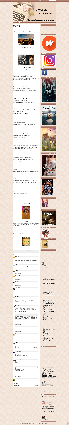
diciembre (45, 265)
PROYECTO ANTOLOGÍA (46, 319)
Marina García (17, 275)
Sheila (16, 281)
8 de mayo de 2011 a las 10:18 (18, 376)
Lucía (16, 378)
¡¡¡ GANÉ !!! (44, 308)
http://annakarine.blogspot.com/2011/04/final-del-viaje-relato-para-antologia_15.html (24, 120)
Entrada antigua (37, 385)
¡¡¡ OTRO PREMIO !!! (45, 306)
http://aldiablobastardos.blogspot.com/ (26, 67)
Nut (15, 333)
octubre (44, 267)
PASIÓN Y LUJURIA (44, 370)
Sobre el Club (22, 22)
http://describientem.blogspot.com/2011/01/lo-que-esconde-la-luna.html (22, 142)
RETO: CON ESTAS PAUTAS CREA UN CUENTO (48, 387)
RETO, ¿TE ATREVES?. (48, 416)
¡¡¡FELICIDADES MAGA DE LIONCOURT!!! (48, 300)
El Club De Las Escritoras (22, 423)
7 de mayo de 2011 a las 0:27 (18, 294)
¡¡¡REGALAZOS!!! (45, 334)
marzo (44, 342)
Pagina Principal (16, 22)
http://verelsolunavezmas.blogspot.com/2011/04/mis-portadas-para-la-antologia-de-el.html (24, 81)
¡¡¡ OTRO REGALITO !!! (46, 328)
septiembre (45, 268)
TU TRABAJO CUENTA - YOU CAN (26, 47)
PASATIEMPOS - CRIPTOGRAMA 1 (47, 332)
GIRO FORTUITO (45, 315)
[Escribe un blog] (28, 250)
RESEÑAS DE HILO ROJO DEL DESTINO (47, 375)
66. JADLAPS (45, 277)
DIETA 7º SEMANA (45, 316)
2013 (43, 262)
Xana (16, 270)
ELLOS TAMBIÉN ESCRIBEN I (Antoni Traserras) (49, 329)
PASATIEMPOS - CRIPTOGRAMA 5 (47, 278)
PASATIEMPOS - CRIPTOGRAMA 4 (47, 292)
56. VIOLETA (44, 330)
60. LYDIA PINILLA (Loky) (46, 320)
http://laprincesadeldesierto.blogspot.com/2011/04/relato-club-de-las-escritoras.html (23, 102)
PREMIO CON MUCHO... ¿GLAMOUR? (48, 302)
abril (44, 341)
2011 (43, 264)
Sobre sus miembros (30, 22)
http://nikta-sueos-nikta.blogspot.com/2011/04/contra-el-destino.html (21, 135)
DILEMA (44, 281)
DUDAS (44, 314)
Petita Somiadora (17, 359)
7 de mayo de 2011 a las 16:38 (18, 331)
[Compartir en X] (29, 250)
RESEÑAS (43, 374)
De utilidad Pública (43, 22)
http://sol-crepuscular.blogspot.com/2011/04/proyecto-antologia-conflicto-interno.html (24, 124)
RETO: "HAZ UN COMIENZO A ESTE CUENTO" (48, 384)
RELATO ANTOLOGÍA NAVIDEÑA (46, 373)
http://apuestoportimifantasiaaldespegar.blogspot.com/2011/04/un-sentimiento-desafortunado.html (25, 109)
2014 (43, 261)
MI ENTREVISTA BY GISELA (46, 290)
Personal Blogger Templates (41, 423)
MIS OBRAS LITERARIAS (45, 366)
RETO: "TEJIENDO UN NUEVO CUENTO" (47, 386)
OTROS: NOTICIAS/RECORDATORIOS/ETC (47, 369)
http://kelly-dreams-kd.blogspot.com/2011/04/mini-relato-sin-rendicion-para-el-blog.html (24, 98)
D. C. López (19, 250)
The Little (16, 296)
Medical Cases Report (46, 423)
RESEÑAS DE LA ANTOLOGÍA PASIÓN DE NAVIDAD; (48, 376)
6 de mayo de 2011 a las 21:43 (18, 285)
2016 (43, 259)
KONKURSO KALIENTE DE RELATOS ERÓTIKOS (48, 364)
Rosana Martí (17, 326)
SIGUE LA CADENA (45, 301)
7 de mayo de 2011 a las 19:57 (18, 340)
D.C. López (36, 22)
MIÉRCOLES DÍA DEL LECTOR (46, 365)
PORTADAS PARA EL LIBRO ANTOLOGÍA (48, 318)
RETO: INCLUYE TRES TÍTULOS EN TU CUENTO (48, 388)
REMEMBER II (45, 331)
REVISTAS (43, 389)
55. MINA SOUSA (45, 335)
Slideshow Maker (30, 423)
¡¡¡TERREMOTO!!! (45, 317)
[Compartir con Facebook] (30, 250)
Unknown (16, 256)
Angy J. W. (16, 264)
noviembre (45, 266)
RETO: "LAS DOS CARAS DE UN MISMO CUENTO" (48, 385)
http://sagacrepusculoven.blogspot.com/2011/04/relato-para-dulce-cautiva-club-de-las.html (24, 90)
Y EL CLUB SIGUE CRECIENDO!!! (47, 291)
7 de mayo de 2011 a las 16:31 (18, 324)
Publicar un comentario (16, 383)
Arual (16, 342)
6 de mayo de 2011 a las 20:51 (18, 279)
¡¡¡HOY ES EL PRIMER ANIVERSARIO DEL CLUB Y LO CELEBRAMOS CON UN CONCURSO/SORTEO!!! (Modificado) (50, 402)
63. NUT (44, 307)
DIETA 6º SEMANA (45, 333)
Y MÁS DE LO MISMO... (46, 299)
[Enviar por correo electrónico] (27, 250)
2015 (43, 260)
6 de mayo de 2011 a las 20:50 (18, 273)
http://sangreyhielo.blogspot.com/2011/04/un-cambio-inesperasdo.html (22, 131)
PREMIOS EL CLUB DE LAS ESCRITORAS (47, 371)
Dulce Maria (17, 305)
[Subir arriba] (68, 423)
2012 (43, 263)
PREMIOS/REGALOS (44, 372)
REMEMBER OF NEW (46, 313)
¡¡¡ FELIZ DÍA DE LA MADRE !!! (47, 340)
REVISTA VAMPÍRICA (46, 282)
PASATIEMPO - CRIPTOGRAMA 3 (47, 305)
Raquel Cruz (17, 287)
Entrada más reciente (16, 385)
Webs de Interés (50, 22)
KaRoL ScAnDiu (17, 351)
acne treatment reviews (34, 423)
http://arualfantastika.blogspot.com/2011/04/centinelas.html (20, 113)
